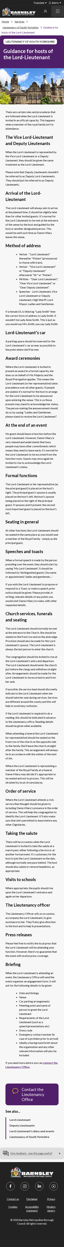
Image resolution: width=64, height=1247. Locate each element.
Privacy (51, 1199)
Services (19, 21)
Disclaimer (32, 1199)
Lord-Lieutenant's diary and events (32, 1131)
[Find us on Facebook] (10, 1186)
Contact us (13, 1199)
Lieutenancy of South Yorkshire (21, 27)
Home (5, 21)
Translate (38, 2)
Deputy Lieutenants (22, 1125)
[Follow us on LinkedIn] (39, 1186)
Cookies (12, 1206)
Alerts (55, 2)
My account (45, 11)
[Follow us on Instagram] (24, 1186)
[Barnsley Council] (18, 12)
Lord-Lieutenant (20, 1119)
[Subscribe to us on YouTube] (53, 1186)
